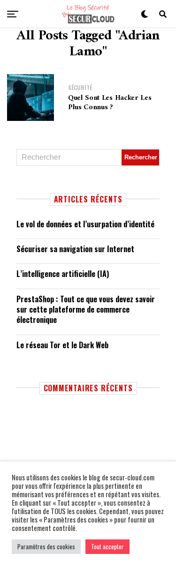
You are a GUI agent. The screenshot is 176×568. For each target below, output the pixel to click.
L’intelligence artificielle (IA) (62, 273)
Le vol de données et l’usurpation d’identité (85, 224)
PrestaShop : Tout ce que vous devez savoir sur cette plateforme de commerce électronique (85, 309)
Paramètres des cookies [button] (46, 546)
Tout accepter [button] (107, 546)
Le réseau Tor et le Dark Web (62, 345)
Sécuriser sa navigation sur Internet (75, 248)
